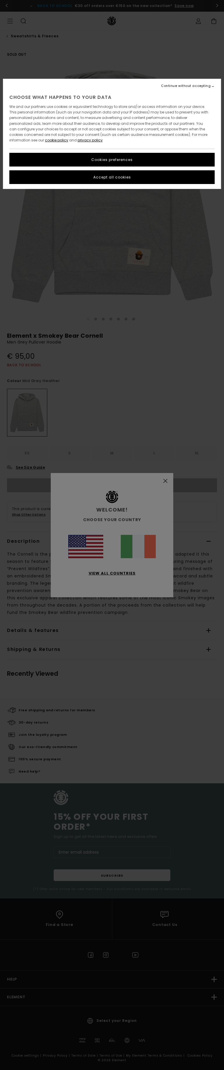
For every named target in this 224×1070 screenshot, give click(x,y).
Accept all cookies (112, 177)
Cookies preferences (112, 159)
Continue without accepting (186, 86)
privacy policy (90, 140)
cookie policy (56, 140)
